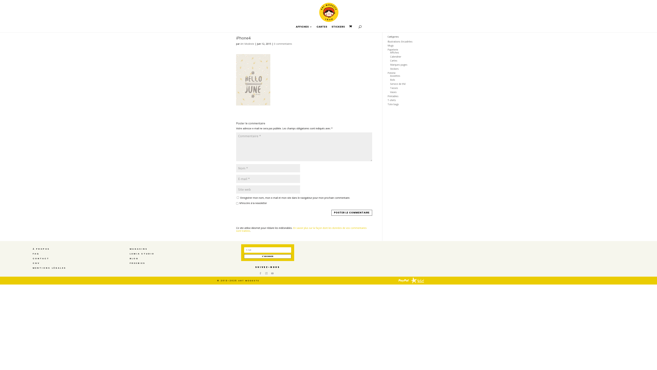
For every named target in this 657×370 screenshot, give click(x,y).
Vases (393, 92)
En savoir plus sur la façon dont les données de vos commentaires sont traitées (301, 229)
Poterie (392, 73)
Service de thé (398, 83)
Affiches (394, 52)
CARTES (322, 27)
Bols (392, 79)
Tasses (394, 88)
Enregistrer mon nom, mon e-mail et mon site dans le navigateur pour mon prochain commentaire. (295, 197)
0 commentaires (283, 43)
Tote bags (393, 104)
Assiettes (395, 75)
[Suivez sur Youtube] (272, 273)
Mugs (391, 45)
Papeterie (393, 49)
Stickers (394, 68)
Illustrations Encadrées (400, 41)
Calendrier (395, 56)
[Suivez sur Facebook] (260, 273)
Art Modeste (247, 43)
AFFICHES (302, 27)
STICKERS (338, 27)
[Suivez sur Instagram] (266, 273)
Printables (393, 96)
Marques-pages (398, 64)
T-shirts (392, 100)
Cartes (393, 60)
